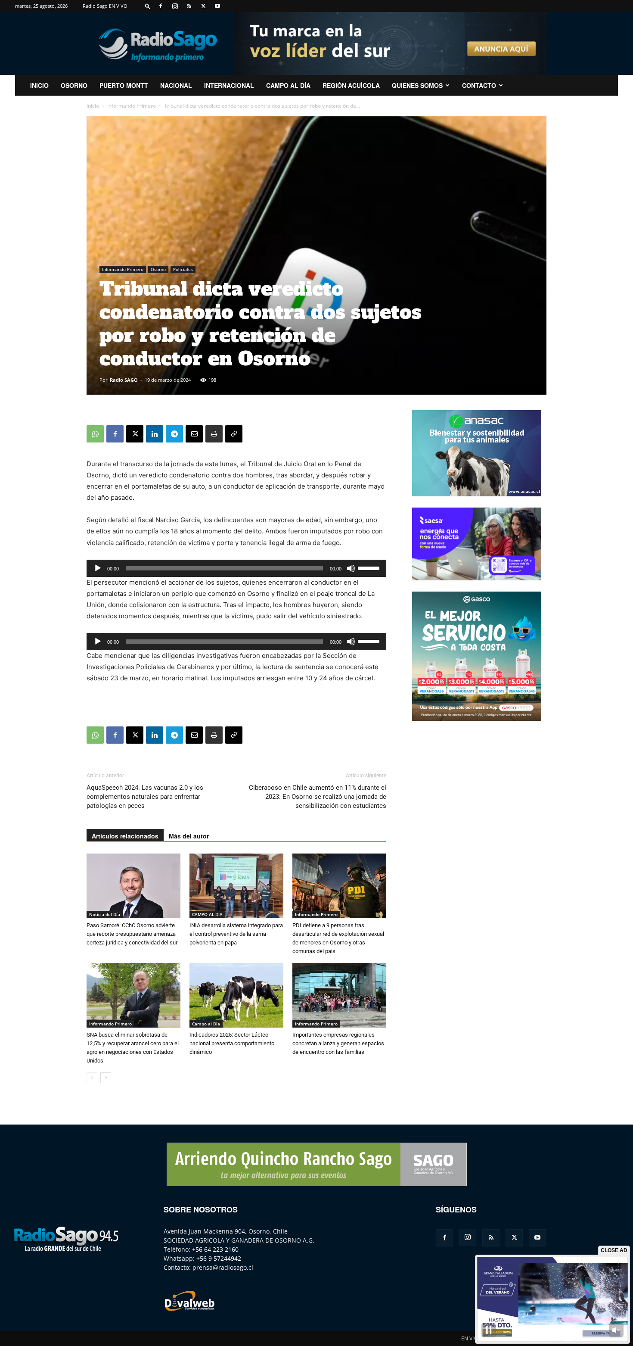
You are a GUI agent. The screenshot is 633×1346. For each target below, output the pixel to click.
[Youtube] (217, 6)
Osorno (74, 85)
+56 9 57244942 (218, 1258)
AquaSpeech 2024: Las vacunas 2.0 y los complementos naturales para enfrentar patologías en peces (145, 797)
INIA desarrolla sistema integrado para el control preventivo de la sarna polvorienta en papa (236, 934)
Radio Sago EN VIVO (105, 6)
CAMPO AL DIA (207, 914)
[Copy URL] (233, 433)
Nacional (176, 85)
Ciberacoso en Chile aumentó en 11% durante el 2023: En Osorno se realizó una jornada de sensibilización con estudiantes (317, 797)
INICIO (39, 85)
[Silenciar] (351, 568)
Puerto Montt (123, 85)
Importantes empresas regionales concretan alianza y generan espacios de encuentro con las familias (338, 1043)
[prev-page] (92, 1077)
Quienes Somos (417, 85)
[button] (147, 6)
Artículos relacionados (125, 836)
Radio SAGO (124, 380)
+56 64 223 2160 (215, 1249)
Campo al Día (288, 85)
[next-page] (105, 1077)
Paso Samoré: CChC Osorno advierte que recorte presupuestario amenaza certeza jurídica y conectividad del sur (132, 934)
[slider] (370, 567)
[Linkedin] (154, 433)
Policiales (183, 269)
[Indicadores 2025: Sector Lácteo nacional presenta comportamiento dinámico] (236, 995)
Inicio (93, 105)
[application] (236, 568)
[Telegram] (174, 433)
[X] (203, 6)
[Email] (194, 433)
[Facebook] (160, 6)
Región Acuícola (351, 85)
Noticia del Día (104, 914)
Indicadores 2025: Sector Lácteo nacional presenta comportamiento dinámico (231, 1043)
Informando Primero (131, 105)
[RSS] (189, 6)
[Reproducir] (97, 568)
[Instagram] (174, 6)
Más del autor (189, 836)
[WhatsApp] (95, 433)
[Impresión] (214, 433)
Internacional (229, 85)
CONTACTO (479, 85)
